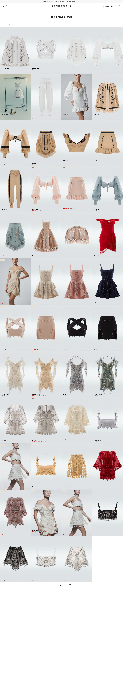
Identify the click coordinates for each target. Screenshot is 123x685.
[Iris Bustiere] (107, 50)
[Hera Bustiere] (46, 50)
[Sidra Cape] (107, 97)
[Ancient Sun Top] (107, 513)
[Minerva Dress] (107, 235)
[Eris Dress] (46, 420)
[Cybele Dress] (77, 420)
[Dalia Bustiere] (77, 328)
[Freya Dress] (46, 281)
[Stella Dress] (46, 235)
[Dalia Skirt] (46, 328)
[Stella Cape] (77, 235)
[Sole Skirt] (107, 143)
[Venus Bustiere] (107, 420)
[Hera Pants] (46, 97)
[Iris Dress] (77, 97)
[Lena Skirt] (77, 189)
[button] (115, 6)
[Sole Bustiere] (77, 143)
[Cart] (119, 6)
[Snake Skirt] (77, 559)
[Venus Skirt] (77, 466)
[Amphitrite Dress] (46, 374)
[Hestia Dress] (107, 466)
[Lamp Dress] (46, 513)
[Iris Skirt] (77, 50)
